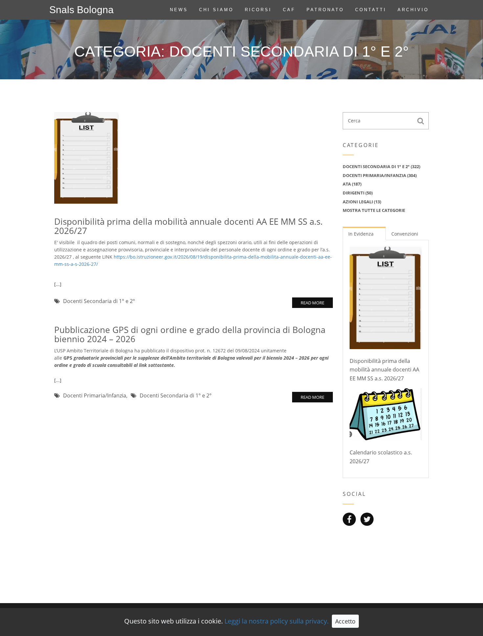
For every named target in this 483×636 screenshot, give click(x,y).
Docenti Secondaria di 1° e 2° (99, 301)
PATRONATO (325, 9)
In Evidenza (361, 234)
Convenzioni (404, 234)
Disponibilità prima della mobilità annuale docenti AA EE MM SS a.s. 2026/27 (188, 226)
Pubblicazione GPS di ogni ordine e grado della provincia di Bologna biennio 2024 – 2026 (189, 334)
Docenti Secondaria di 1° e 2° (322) (381, 166)
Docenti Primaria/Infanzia (94, 395)
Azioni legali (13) (362, 202)
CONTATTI (370, 9)
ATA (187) (352, 184)
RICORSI (258, 9)
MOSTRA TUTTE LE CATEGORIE (374, 210)
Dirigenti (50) (358, 193)
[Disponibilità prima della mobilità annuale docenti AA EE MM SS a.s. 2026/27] (86, 157)
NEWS (179, 9)
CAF (289, 9)
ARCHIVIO (413, 9)
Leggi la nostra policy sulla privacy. (276, 621)
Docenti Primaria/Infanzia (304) (380, 175)
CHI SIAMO (216, 9)
